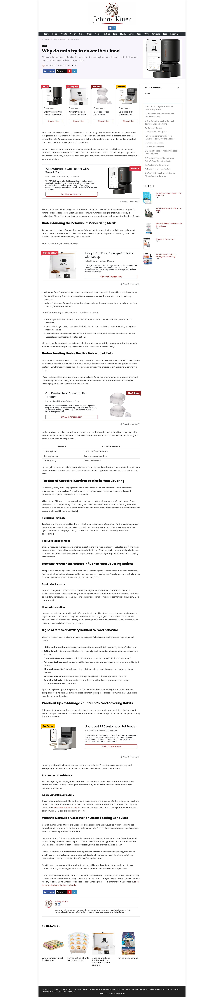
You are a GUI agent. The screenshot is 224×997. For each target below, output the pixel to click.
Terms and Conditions (107, 994)
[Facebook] (110, 28)
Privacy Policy (120, 994)
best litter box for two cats (66, 807)
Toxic (98, 34)
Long (131, 34)
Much (123, 34)
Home (46, 34)
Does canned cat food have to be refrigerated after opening (101, 961)
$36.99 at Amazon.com (71, 417)
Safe (81, 34)
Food (54, 34)
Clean (73, 34)
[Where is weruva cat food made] (53, 933)
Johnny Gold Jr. (50, 65)
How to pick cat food (127, 958)
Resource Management (158, 132)
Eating (107, 34)
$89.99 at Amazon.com (71, 194)
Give (146, 34)
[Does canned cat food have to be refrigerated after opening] (103, 933)
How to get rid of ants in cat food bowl (78, 959)
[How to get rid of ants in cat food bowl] (78, 933)
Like (115, 34)
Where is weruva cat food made (52, 959)
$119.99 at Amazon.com (111, 746)
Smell (89, 34)
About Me (175, 34)
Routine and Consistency (158, 165)
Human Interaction (156, 147)
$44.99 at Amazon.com (111, 276)
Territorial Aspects (156, 143)
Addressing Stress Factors (160, 169)
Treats (63, 34)
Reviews (156, 34)
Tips (165, 34)
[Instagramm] (114, 28)
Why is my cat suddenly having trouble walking (166, 255)
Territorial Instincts (155, 128)
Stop (139, 34)
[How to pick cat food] (128, 933)
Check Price (53, 121)
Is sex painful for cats (165, 239)
